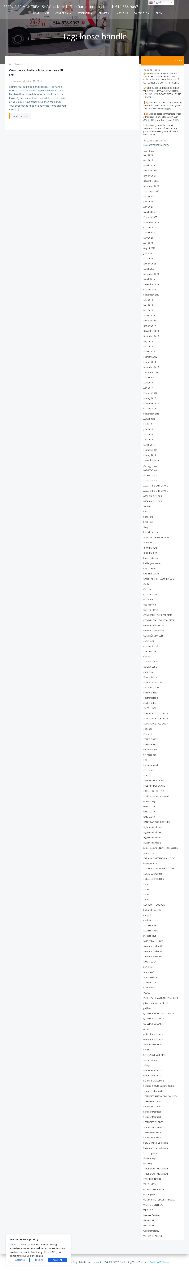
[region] (38, 1249)
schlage (147, 1065)
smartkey (147, 1163)
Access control (150, 475)
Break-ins (147, 542)
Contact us (140, 13)
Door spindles (150, 677)
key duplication (150, 863)
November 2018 (151, 336)
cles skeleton (149, 604)
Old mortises (149, 987)
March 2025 (149, 212)
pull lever (147, 1008)
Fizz (145, 759)
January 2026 (149, 175)
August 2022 (149, 248)
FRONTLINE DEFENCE (154, 791)
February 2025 (150, 217)
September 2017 (151, 372)
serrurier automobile (153, 1091)
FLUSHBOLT (149, 770)
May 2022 (148, 258)
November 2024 (151, 222)
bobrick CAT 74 (150, 532)
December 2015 (151, 460)
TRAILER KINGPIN (152, 1179)
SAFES (146, 1049)
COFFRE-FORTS (151, 609)
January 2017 (149, 398)
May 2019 (148, 305)
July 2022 (147, 253)
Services (104, 13)
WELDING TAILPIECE (153, 1235)
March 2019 (149, 315)
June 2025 (148, 201)
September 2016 (151, 413)
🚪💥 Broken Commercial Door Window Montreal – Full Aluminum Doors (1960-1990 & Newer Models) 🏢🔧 (162, 105)
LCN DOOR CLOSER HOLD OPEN (159, 868)
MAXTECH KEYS (151, 925)
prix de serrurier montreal (155, 1003)
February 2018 (150, 356)
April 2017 (148, 387)
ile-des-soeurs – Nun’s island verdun (160, 847)
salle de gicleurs (150, 1060)
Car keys (147, 584)
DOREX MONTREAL (152, 682)
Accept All (57, 1259)
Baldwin (147, 506)
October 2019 (150, 289)
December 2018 (151, 331)
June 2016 (148, 429)
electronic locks (150, 697)
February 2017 (150, 393)
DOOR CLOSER (150, 661)
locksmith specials (152, 910)
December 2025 (151, 180)
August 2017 (149, 377)
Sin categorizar (150, 1153)
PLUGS (146, 992)
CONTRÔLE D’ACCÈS (153, 635)
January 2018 (149, 362)
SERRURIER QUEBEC (153, 1122)
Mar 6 (39, 81)
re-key (146, 1029)
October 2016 (150, 408)
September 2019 (151, 294)
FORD (146, 775)
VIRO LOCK (148, 1210)
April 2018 (148, 346)
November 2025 (151, 186)
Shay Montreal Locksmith (155, 1142)
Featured (147, 734)
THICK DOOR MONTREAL (155, 1168)
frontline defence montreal (156, 796)
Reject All (38, 1259)
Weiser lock (148, 1220)
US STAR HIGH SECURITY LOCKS (159, 1199)
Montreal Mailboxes (152, 956)
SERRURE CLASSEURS (153, 1080)
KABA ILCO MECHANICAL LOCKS (159, 858)
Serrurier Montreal (152, 1111)
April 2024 (148, 243)
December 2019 (151, 284)
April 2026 (148, 160)
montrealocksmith (22, 81)
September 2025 (151, 191)
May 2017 (148, 382)
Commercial (62, 13)
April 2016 (148, 439)
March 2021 (149, 268)
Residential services (152, 1044)
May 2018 (148, 341)
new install (148, 966)
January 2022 (149, 263)
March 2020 (149, 279)
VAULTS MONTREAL (153, 1204)
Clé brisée (148, 589)
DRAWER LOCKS (151, 687)
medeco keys (149, 935)
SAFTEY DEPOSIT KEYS (154, 1054)
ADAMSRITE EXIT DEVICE (155, 485)
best (145, 511)
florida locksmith (151, 765)
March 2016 (149, 444)
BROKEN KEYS (150, 547)
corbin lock (148, 640)
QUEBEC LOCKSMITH (153, 1018)
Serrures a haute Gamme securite (159, 1085)
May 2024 (148, 237)
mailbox (147, 920)
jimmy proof (149, 853)
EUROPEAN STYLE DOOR (155, 713)
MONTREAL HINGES (153, 941)
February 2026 (150, 170)
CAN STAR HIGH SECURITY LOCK (159, 578)
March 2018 (149, 351)
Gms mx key (149, 801)
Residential (84, 13)
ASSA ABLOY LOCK (152, 496)
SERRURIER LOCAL (152, 1101)
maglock (147, 915)
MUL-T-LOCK (149, 961)
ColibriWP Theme (159, 1262)
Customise (20, 1259)
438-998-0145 (150, 470)
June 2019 (148, 299)
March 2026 (149, 165)
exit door (147, 728)
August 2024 (149, 232)
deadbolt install (150, 646)
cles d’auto (148, 599)
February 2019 (150, 320)
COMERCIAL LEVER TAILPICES (157, 615)
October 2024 (150, 227)
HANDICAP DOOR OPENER (156, 822)
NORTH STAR (150, 982)
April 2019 (148, 310)
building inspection (152, 563)
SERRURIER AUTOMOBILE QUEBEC (160, 1096)
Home (36, 13)
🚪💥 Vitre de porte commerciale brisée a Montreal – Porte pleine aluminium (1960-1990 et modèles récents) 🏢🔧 (162, 116)
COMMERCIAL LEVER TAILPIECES (159, 620)
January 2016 (149, 455)
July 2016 (147, 424)
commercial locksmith (153, 625)
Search (179, 60)
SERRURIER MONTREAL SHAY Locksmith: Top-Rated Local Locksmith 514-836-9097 (71, 6)
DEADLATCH (149, 651)
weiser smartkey (151, 1230)
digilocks (147, 656)
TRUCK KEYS (149, 1184)
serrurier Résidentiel (152, 1127)
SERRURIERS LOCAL (153, 1132)
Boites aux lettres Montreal (156, 537)
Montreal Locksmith (153, 946)
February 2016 (150, 450)
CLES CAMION (150, 594)
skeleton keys (149, 1158)
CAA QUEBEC (149, 568)
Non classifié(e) (16, 64)
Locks (146, 884)
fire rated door (150, 754)
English (157, 2)
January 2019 (149, 325)
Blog (159, 13)
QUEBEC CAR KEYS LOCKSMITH (158, 1013)
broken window (150, 558)
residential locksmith (153, 1034)
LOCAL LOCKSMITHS (153, 873)
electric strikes (150, 692)
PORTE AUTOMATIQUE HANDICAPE (160, 997)
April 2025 (148, 206)
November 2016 (151, 403)
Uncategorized (150, 1194)
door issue (148, 672)
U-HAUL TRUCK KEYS (153, 1189)
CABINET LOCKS (151, 573)
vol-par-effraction (151, 1215)
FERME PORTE (150, 739)
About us (122, 13)
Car (47, 13)
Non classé (148, 972)
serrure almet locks (152, 1070)
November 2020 (151, 274)
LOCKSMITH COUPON (154, 904)
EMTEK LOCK (149, 708)
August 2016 (149, 418)
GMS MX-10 (149, 806)
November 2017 (151, 367)
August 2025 (149, 196)
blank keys (148, 516)
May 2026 (148, 155)
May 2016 (148, 434)
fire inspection (150, 749)
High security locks (152, 827)
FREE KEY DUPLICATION (155, 780)
